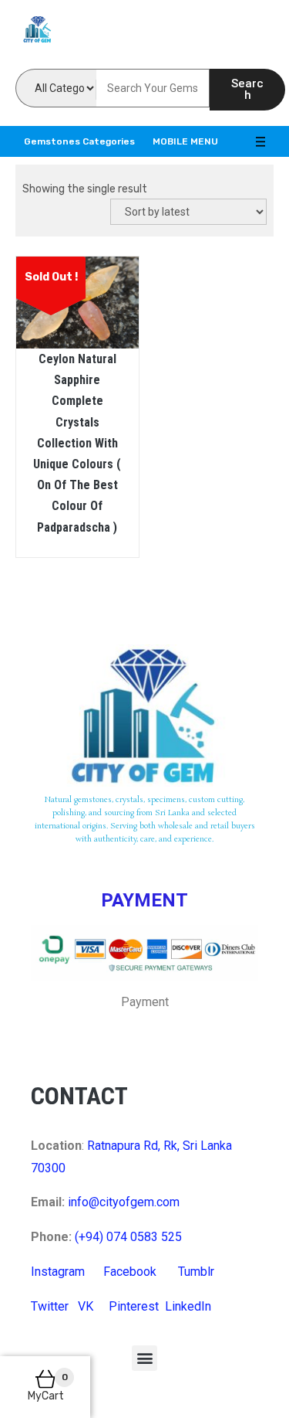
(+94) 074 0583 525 (128, 1236)
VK (85, 1306)
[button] (144, 1358)
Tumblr (196, 1271)
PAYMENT (144, 900)
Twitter (50, 1306)
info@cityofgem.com (124, 1202)
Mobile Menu (185, 141)
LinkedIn (188, 1306)
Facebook (129, 1271)
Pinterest (134, 1306)
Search (247, 89)
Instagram (58, 1271)
